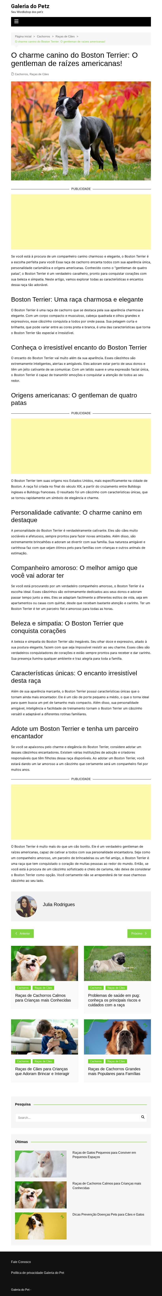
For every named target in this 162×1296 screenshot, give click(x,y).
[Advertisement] (81, 222)
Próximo (136, 933)
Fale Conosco (21, 1262)
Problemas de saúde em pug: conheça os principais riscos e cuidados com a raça (114, 1000)
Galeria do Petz (30, 6)
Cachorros (21, 74)
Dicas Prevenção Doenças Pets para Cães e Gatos (108, 1214)
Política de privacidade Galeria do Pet (37, 1272)
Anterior (25, 933)
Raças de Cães (39, 74)
